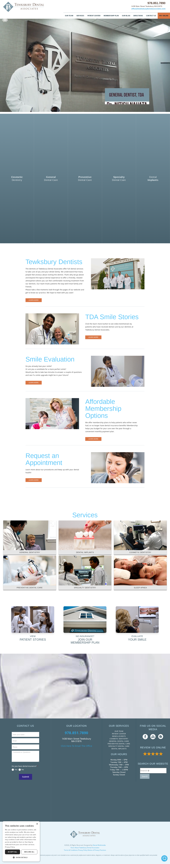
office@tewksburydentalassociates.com (148, 9)
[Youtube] (153, 737)
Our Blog (126, 16)
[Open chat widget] (164, 858)
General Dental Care (119, 741)
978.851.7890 (156, 3)
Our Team (69, 16)
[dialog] (21, 841)
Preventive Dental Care (119, 744)
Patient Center (94, 16)
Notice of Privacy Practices (97, 850)
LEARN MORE (34, 300)
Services (80, 16)
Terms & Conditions (71, 850)
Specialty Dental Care (118, 746)
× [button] (37, 824)
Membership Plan (111, 16)
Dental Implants (119, 749)
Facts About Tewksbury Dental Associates (85, 848)
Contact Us (151, 16)
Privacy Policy (82, 850)
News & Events (119, 736)
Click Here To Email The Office (76, 745)
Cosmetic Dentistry (119, 739)
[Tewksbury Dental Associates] (23, 7)
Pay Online (163, 16)
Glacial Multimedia (99, 845)
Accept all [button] (12, 852)
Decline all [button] (29, 852)
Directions (138, 16)
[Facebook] (145, 737)
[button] (21, 857)
